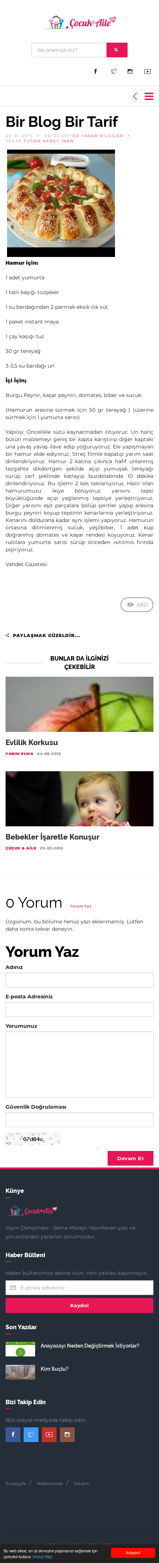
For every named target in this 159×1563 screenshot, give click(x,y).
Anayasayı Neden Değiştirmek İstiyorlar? (90, 1346)
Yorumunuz (21, 1026)
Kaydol (79, 1305)
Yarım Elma (19, 753)
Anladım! (133, 1552)
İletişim (82, 1483)
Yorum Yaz (81, 906)
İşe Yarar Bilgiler (98, 135)
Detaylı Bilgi (42, 1556)
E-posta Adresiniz (29, 996)
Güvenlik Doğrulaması (36, 1107)
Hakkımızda (50, 1483)
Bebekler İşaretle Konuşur (52, 837)
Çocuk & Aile (21, 848)
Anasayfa (16, 1483)
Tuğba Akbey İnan (49, 141)
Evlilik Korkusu (32, 742)
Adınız (14, 967)
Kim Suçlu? (54, 1369)
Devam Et (130, 1158)
